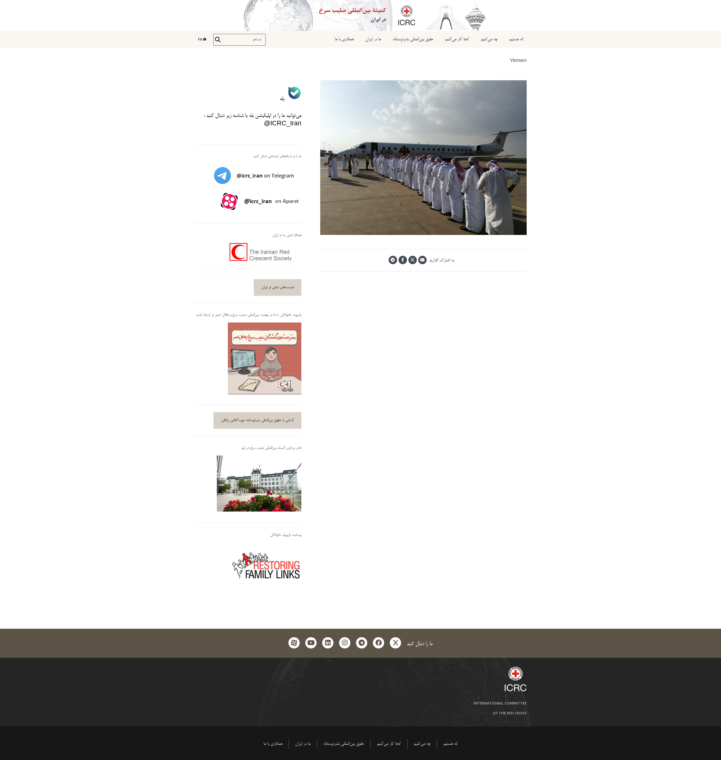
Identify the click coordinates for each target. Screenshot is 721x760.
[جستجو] (217, 39)
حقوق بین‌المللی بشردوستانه (413, 39)
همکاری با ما (344, 39)
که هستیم (516, 39)
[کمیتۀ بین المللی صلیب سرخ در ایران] (360, 15)
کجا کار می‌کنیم (457, 39)
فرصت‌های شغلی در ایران (277, 287)
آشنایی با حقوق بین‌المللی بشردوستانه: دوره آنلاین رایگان (257, 420)
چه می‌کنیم (489, 39)
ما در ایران (373, 39)
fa (200, 39)
